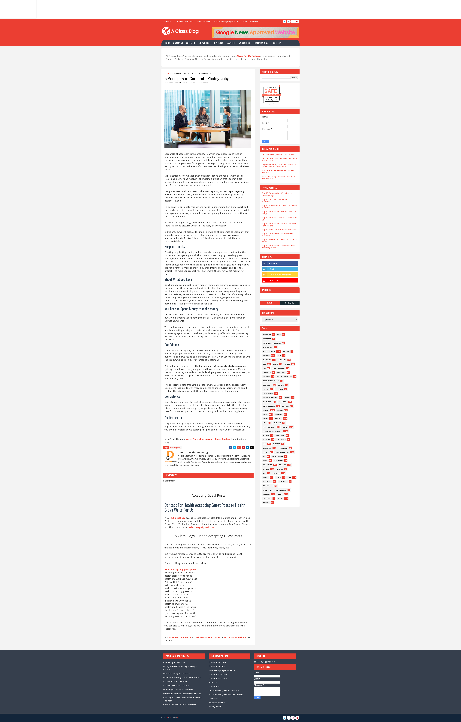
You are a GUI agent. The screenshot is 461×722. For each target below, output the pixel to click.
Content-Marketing (284, 377)
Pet (264, 456)
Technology (267, 486)
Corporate (267, 385)
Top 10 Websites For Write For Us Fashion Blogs (277, 194)
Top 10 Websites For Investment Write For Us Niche (279, 224)
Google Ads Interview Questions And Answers (278, 171)
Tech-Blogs (283, 482)
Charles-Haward (278, 368)
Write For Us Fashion (218, 678)
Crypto (265, 389)
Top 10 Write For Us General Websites (279, 229)
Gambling (278, 414)
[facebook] (289, 21)
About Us (178, 43)
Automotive (267, 347)
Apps (279, 335)
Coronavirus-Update (271, 381)
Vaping (280, 498)
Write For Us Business (219, 674)
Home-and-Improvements (272, 431)
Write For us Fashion (235, 637)
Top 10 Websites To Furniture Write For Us (280, 218)
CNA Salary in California (174, 662)
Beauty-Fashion (269, 351)
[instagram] (293, 21)
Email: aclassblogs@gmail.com (226, 21)
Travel (279, 494)
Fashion (205, 43)
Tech (232, 43)
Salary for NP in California (175, 681)
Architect (267, 339)
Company (266, 377)
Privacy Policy (215, 706)
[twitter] (284, 21)
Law (264, 444)
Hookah (266, 435)
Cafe (279, 356)
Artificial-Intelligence (272, 343)
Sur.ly (275, 100)
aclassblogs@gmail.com (264, 661)
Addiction (267, 335)
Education (283, 402)
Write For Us (214, 686)
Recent (270, 302)
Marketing (267, 448)
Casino (287, 364)
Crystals (279, 389)
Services (266, 469)
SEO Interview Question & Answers (224, 690)
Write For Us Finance (180, 637)
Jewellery (266, 440)
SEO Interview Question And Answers (278, 154)
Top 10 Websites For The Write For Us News (279, 212)
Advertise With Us (217, 702)
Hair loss (277, 423)
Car (264, 364)
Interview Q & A (262, 43)
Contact (277, 43)
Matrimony (283, 448)
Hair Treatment (269, 427)
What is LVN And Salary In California (179, 704)
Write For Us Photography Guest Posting (208, 439)
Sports (265, 477)
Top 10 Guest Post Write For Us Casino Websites (279, 206)
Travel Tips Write (203, 21)
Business (245, 43)
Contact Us (213, 698)
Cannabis (282, 360)
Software (276, 473)
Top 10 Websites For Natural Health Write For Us (278, 234)
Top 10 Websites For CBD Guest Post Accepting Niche (278, 246)
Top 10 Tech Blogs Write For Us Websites (276, 200)
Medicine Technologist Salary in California (182, 677)
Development (268, 393)
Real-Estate (267, 465)
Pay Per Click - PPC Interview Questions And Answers (279, 159)
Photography (176, 73)
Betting (286, 351)
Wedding (266, 503)
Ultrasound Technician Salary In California (182, 693)
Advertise (167, 21)
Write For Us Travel (217, 662)
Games (265, 419)
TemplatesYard (171, 717)
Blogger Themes (179, 717)
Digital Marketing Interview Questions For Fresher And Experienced (279, 165)
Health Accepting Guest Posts (222, 670)
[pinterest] (297, 21)
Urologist (267, 498)
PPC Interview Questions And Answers (226, 694)
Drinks (287, 398)
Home (167, 43)
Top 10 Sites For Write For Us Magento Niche (279, 240)
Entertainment (269, 406)
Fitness (280, 410)
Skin (264, 473)
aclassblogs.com (271, 94)
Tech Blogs (267, 482)
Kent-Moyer (281, 440)
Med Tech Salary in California (176, 673)
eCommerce (267, 402)
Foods (265, 414)
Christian (267, 372)
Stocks (278, 477)
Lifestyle (276, 444)
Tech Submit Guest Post (183, 21)
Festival (285, 406)
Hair (264, 423)
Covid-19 (281, 385)
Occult (265, 452)
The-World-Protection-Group (274, 490)
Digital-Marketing (270, 398)
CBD (264, 368)
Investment (280, 435)
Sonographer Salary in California (178, 689)
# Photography (175, 448)
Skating (279, 469)
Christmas (281, 372)
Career (275, 364)
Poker (265, 461)
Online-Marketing (282, 452)
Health (191, 43)
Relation (282, 465)
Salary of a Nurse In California (176, 685)
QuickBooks (278, 461)
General (278, 419)
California (267, 360)
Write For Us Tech (217, 666)
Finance (219, 43)
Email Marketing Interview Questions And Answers (278, 177)
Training (266, 494)
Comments (289, 302)
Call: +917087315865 (250, 21)
